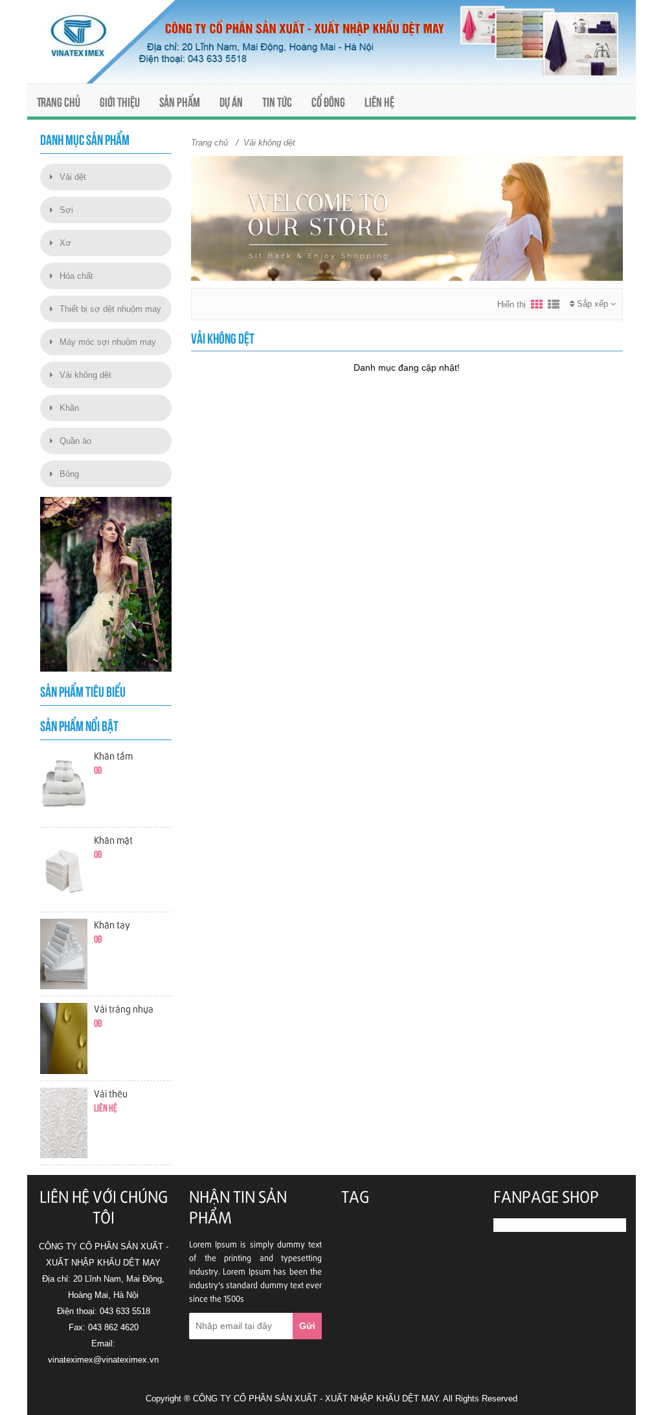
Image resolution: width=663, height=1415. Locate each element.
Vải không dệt (85, 375)
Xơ (65, 243)
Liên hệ (379, 102)
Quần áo (75, 441)
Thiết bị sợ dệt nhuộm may (110, 309)
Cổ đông (328, 102)
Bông (69, 474)
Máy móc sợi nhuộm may (108, 342)
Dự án (231, 102)
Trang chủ (58, 102)
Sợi (66, 210)
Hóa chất (76, 276)
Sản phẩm (179, 102)
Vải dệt (73, 177)
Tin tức (277, 102)
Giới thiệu (120, 102)
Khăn (69, 408)
